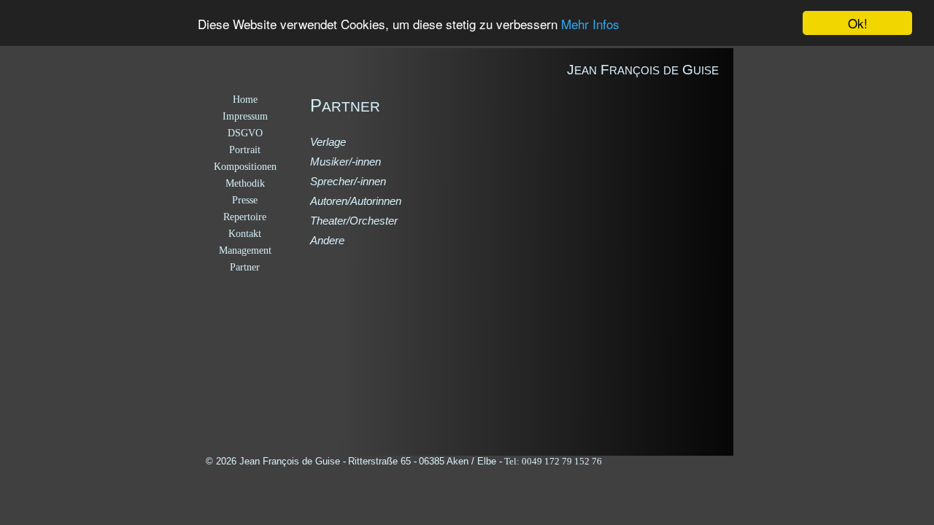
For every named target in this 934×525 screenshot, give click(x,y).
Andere (327, 240)
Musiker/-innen (345, 161)
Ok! (858, 23)
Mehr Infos (590, 24)
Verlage (328, 142)
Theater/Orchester (354, 220)
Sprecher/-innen (348, 181)
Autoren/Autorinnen (355, 201)
